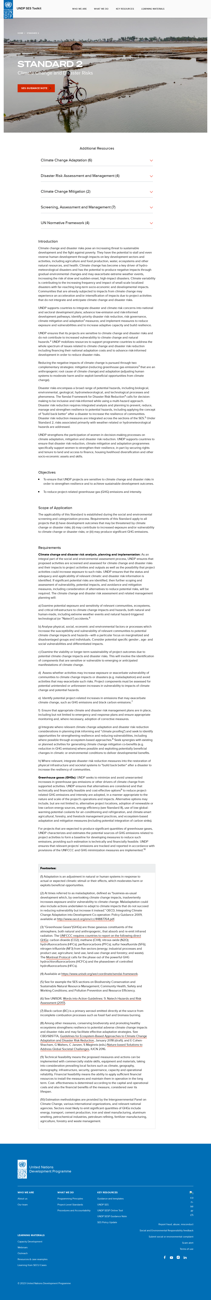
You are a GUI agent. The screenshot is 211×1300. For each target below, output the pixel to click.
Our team (23, 1204)
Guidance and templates (110, 1198)
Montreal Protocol (58, 957)
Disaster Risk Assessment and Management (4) (80, 175)
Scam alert (187, 1243)
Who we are (79, 8)
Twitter (157, 1257)
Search (202, 9)
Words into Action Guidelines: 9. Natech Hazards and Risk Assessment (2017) (90, 1000)
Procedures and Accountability (74, 1210)
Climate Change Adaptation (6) (66, 160)
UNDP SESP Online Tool (110, 1210)
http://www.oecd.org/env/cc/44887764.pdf (85, 919)
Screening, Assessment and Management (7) (78, 207)
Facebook (164, 1257)
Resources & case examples (32, 1259)
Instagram (178, 1257)
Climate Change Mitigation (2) (65, 191)
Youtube (171, 1257)
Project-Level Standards (70, 1204)
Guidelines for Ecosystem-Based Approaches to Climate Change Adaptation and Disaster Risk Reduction (93, 1038)
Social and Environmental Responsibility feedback (166, 1230)
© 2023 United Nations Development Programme (44, 1283)
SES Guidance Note (34, 88)
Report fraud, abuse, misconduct (175, 1224)
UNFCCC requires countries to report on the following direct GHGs (90, 937)
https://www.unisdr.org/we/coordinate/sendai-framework (99, 973)
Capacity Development (30, 1241)
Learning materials (153, 8)
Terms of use (186, 1249)
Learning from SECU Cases (32, 1265)
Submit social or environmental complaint (171, 1236)
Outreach (23, 1253)
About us (22, 1198)
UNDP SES (103, 1204)
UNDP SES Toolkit (29, 8)
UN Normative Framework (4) (65, 222)
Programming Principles (70, 1198)
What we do (101, 8)
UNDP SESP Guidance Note (112, 1216)
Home (20, 33)
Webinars (22, 1247)
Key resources (125, 8)
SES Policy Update (107, 1222)
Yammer (191, 1257)
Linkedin (185, 1257)
